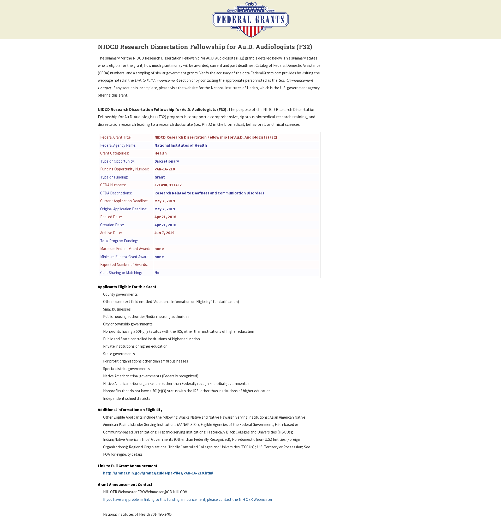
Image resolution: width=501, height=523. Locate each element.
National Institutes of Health (180, 145)
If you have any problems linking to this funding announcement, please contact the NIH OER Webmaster (187, 499)
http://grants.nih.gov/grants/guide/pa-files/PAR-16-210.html (158, 473)
